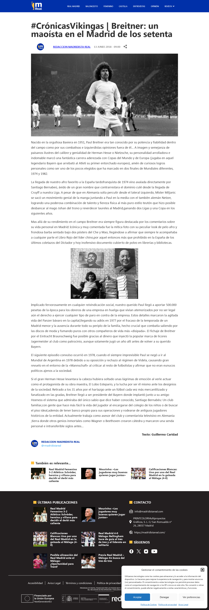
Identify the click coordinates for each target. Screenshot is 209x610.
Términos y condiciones (79, 583)
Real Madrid (73, 6)
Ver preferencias (191, 597)
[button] (202, 569)
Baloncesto (92, 6)
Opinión (155, 6)
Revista (168, 6)
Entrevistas (139, 6)
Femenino (108, 6)
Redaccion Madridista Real (72, 46)
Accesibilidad (35, 583)
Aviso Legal (183, 604)
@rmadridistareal (51, 445)
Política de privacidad (167, 604)
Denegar (164, 597)
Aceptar (137, 597)
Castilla (123, 6)
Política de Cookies (149, 604)
